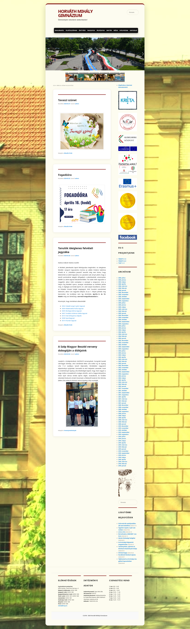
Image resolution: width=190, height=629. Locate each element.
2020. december (123, 405)
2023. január (122, 363)
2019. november (123, 428)
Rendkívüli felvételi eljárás (127, 555)
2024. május (122, 330)
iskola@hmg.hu (62, 606)
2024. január (122, 338)
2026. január (122, 290)
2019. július (121, 436)
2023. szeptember (123, 347)
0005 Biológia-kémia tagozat (72, 311)
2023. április (122, 357)
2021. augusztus (123, 395)
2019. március (122, 445)
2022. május (122, 378)
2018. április (122, 459)
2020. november (123, 407)
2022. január (122, 386)
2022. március (122, 382)
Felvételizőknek (71, 30)
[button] (47, 54)
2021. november (123, 388)
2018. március (122, 461)
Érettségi (82, 30)
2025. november (123, 294)
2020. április (122, 418)
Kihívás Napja (122, 553)
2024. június (122, 328)
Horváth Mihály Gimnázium (75, 13)
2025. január (122, 313)
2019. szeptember (123, 432)
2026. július (121, 278)
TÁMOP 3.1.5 (122, 259)
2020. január (122, 424)
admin (77, 104)
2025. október (122, 297)
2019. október (122, 430)
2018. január (122, 466)
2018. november (123, 451)
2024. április (122, 332)
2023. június (122, 353)
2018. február (122, 464)
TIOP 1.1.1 (121, 263)
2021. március (122, 399)
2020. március (122, 420)
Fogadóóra (65, 175)
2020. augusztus (123, 411)
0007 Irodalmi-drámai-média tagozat (74, 313)
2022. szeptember (123, 372)
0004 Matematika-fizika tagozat (72, 308)
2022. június (122, 376)
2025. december (123, 292)
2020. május (122, 415)
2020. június (122, 413)
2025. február (122, 311)
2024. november (123, 317)
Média (116, 30)
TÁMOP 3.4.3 (122, 261)
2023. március (122, 359)
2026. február (122, 288)
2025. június (122, 305)
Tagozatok (91, 30)
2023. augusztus (123, 349)
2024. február (122, 336)
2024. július (121, 326)
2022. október (122, 370)
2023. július (121, 351)
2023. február (122, 361)
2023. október (122, 345)
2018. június (122, 455)
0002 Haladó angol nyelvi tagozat (73, 306)
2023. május (122, 355)
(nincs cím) (121, 532)
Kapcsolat (133, 30)
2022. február (122, 384)
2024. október (122, 319)
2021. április (122, 397)
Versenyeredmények (70, 430)
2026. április (122, 284)
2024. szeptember (123, 322)
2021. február (122, 401)
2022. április (122, 380)
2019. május (122, 441)
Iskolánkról (59, 30)
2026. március (122, 286)
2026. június (122, 280)
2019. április (122, 443)
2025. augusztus (123, 301)
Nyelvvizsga (124, 30)
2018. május (122, 457)
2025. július (121, 303)
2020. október (122, 409)
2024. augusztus (123, 324)
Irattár (109, 30)
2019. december (123, 426)
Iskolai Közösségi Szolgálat (126, 538)
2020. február (122, 422)
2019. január (122, 449)
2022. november (123, 367)
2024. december (123, 315)
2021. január (122, 403)
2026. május (122, 282)
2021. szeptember (123, 393)
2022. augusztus (123, 374)
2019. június (122, 438)
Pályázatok (101, 30)
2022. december (123, 365)
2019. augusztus (123, 434)
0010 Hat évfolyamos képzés (72, 316)
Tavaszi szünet (67, 100)
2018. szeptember (123, 453)
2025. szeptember (123, 299)
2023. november (123, 342)
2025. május (122, 307)
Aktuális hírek (68, 153)
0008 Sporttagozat (68, 318)
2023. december (123, 340)
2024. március (122, 334)
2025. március (122, 309)
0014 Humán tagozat (69, 321)
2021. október (122, 390)
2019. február (122, 447)
